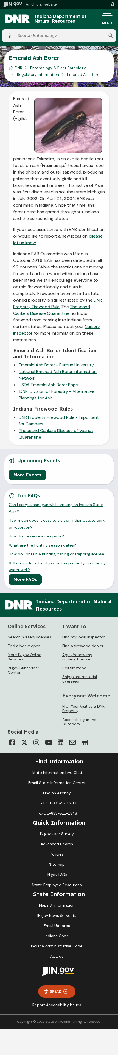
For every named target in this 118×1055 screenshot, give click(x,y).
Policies (57, 854)
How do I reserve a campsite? (36, 536)
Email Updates (57, 925)
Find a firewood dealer (82, 645)
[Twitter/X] (24, 742)
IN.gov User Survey (57, 833)
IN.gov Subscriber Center (23, 670)
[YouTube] (48, 742)
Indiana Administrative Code (57, 946)
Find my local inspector (83, 637)
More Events (27, 475)
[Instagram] (36, 742)
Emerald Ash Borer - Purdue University (56, 365)
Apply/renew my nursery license (77, 657)
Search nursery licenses (29, 637)
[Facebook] (12, 742)
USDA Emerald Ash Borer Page (48, 385)
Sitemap (57, 864)
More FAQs (25, 579)
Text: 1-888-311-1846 (57, 813)
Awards (56, 956)
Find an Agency (57, 792)
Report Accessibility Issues (56, 1004)
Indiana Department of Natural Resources (60, 19)
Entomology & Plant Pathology (58, 67)
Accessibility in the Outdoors (79, 721)
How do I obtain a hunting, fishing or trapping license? (57, 554)
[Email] (72, 742)
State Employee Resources (57, 884)
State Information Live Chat (57, 772)
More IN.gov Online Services (24, 657)
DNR (18, 67)
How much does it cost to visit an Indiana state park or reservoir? (57, 523)
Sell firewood (74, 667)
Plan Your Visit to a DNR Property (83, 708)
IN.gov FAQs (57, 874)
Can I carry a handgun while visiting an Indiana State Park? (56, 508)
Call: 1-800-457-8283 (57, 803)
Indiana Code (57, 935)
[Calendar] (84, 742)
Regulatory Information (38, 74)
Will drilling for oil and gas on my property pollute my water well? (57, 566)
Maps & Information (57, 905)
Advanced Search (57, 843)
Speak (55, 991)
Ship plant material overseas (79, 679)
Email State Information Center (57, 782)
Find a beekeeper (24, 645)
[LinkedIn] (60, 742)
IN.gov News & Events (56, 915)
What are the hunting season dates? (42, 545)
